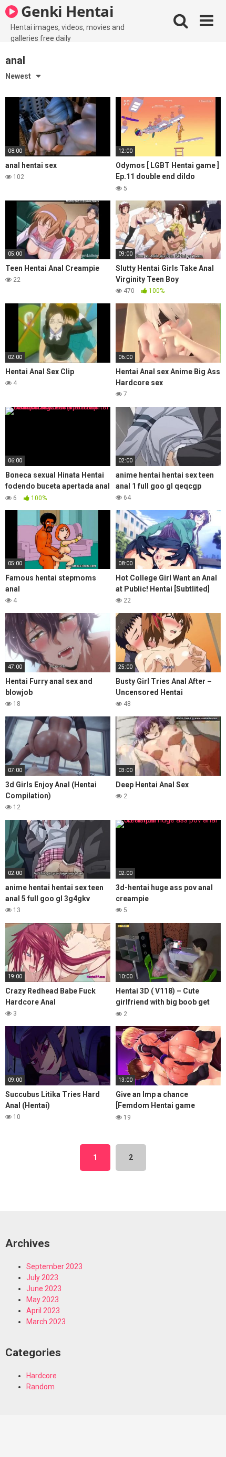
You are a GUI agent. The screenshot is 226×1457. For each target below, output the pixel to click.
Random (40, 1386)
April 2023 (43, 1310)
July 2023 (42, 1277)
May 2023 (42, 1299)
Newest (18, 76)
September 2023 (54, 1266)
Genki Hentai (66, 11)
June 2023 (43, 1288)
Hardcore (41, 1375)
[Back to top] (206, 1436)
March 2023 (46, 1321)
